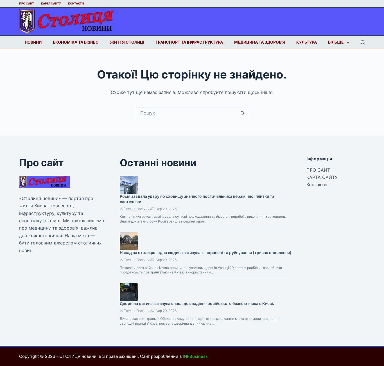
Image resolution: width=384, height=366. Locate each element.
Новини (33, 42)
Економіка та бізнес (76, 42)
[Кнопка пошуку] (242, 112)
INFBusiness (195, 356)
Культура (306, 42)
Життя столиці (127, 42)
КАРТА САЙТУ (51, 3)
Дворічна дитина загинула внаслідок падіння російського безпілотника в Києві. (197, 303)
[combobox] (186, 112)
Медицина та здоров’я (259, 42)
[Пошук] (363, 42)
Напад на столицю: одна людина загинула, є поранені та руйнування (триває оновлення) (206, 252)
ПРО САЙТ (26, 3)
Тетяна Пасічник (137, 209)
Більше (336, 42)
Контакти (76, 3)
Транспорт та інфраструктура (189, 42)
